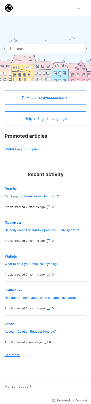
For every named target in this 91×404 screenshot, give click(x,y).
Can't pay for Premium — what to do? (32, 196)
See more (12, 355)
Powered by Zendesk (72, 400)
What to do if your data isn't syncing (31, 264)
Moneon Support (18, 386)
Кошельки (14, 290)
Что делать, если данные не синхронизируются (41, 297)
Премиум (13, 222)
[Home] (9, 8)
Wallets (11, 256)
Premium (12, 188)
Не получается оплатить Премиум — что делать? (42, 230)
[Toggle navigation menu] (78, 7)
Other (9, 324)
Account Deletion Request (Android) (30, 331)
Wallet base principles (22, 149)
